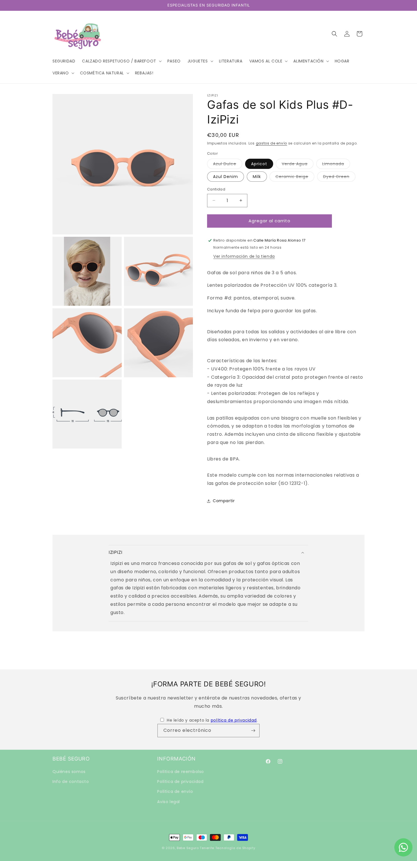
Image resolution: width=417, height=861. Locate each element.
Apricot (259, 164)
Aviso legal (168, 802)
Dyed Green (339, 177)
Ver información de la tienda (244, 256)
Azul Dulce (227, 165)
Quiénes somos (69, 771)
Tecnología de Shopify (235, 848)
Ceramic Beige (294, 177)
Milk (257, 176)
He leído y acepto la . (212, 720)
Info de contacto (70, 782)
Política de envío (175, 792)
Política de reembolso (180, 771)
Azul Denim (225, 176)
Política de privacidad (180, 782)
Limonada (336, 165)
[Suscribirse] (253, 730)
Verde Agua (297, 165)
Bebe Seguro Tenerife (195, 848)
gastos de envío (271, 143)
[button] (121, 61)
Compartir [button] (224, 501)
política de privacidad (234, 720)
